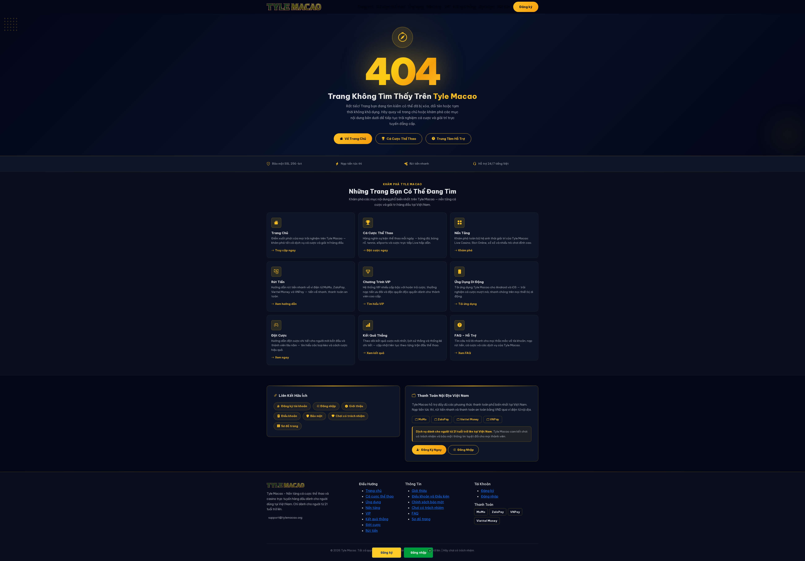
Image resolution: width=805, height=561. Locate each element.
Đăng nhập (328, 406)
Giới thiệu (356, 406)
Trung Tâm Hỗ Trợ (451, 139)
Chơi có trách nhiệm (350, 416)
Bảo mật (316, 416)
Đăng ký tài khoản (294, 406)
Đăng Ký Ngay (431, 450)
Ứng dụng (415, 7)
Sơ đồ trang (289, 426)
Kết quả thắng (464, 7)
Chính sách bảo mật (428, 502)
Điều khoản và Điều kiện (430, 496)
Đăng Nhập (465, 450)
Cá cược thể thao (391, 7)
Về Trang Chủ (355, 139)
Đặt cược (486, 7)
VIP (447, 7)
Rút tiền (504, 7)
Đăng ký (525, 7)
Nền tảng (434, 7)
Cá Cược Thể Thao (401, 139)
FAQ (415, 513)
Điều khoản (289, 416)
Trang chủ (365, 7)
